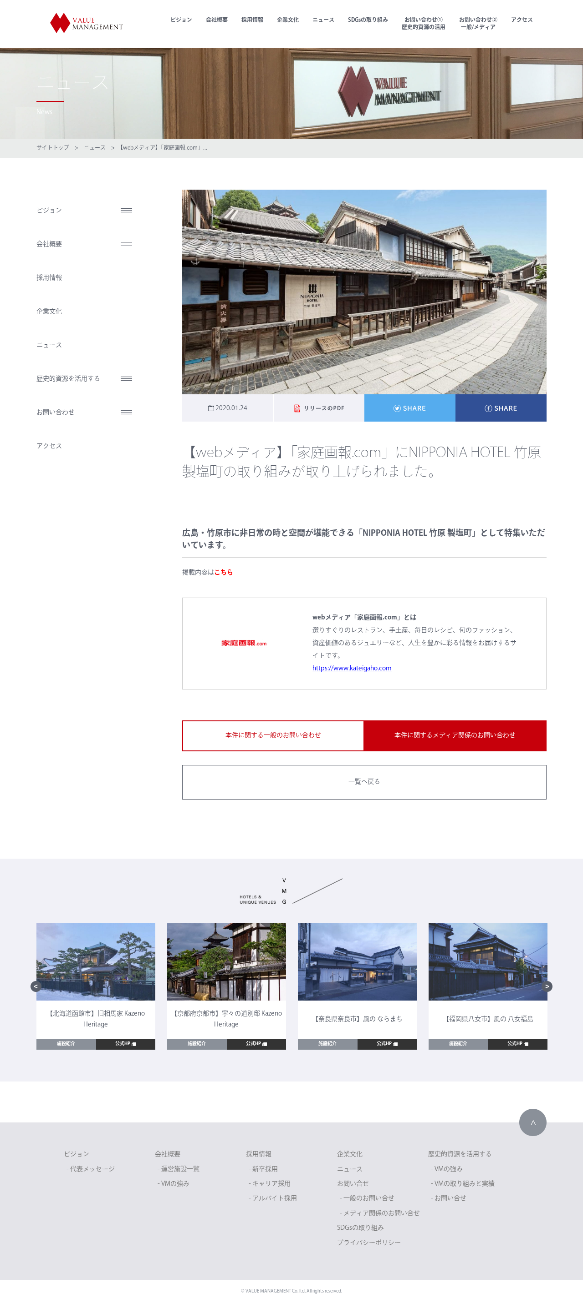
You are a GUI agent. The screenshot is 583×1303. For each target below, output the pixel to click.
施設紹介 (66, 1044)
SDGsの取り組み (368, 20)
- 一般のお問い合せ (367, 1198)
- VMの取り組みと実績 (463, 1184)
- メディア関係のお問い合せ (380, 1213)
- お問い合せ (448, 1198)
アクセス (522, 20)
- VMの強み (173, 1184)
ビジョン (181, 20)
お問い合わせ (55, 412)
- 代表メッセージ (90, 1169)
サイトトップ (52, 148)
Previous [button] (36, 986)
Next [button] (547, 986)
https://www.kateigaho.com (352, 668)
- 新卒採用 (263, 1169)
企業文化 (288, 20)
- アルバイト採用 (273, 1198)
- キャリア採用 (270, 1184)
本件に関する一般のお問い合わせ (273, 735)
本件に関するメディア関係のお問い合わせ (455, 735)
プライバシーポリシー (369, 1243)
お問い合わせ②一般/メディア (478, 24)
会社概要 (217, 20)
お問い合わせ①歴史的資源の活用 (423, 24)
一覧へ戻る (364, 782)
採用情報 (252, 20)
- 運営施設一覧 (178, 1169)
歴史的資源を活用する (68, 379)
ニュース (323, 20)
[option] (95, 986)
